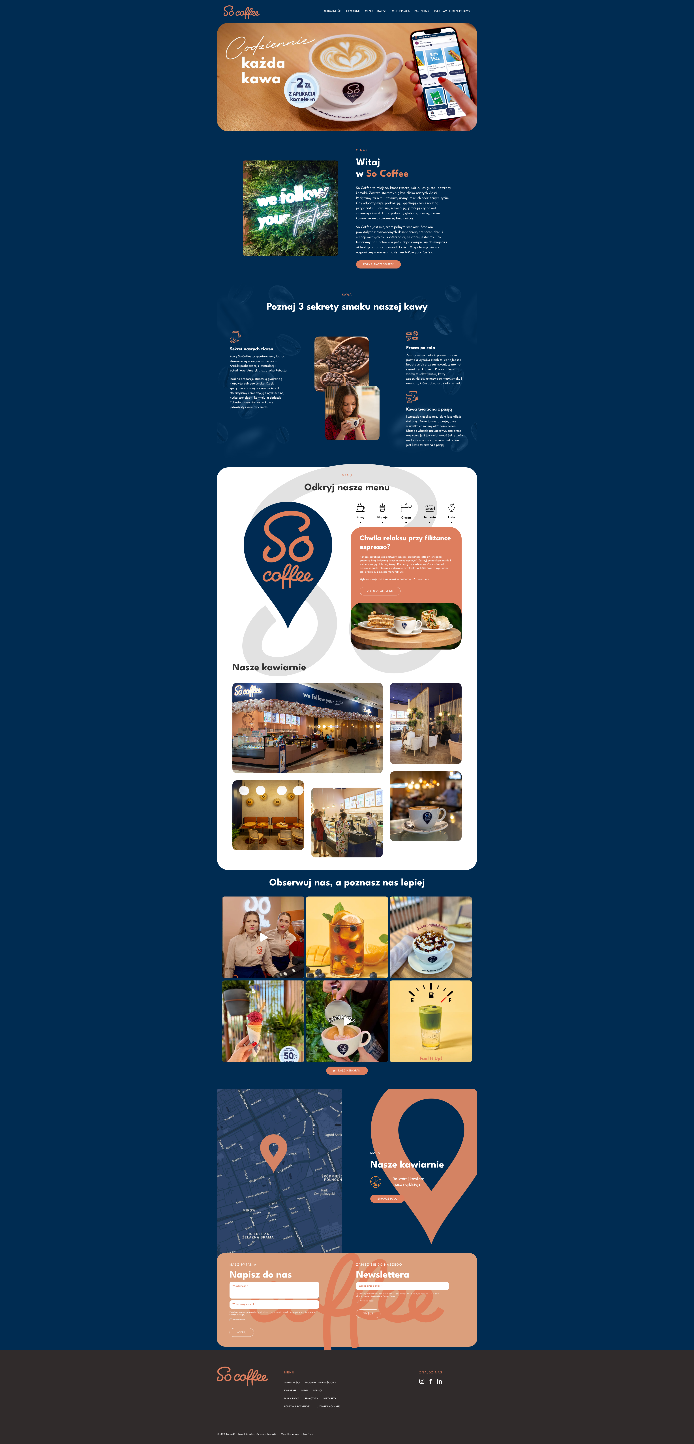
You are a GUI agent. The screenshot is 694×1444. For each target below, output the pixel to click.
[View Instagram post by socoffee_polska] (300, 973)
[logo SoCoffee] (242, 7)
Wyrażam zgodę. (367, 1301)
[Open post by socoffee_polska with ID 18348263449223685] (263, 937)
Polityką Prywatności (422, 1294)
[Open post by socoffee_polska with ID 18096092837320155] (431, 937)
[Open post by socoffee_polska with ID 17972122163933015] (347, 937)
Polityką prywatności (271, 1312)
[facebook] (430, 1381)
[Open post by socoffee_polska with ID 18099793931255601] (347, 1021)
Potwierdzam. (239, 1320)
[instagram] (421, 1381)
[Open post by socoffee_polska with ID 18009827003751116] (431, 1021)
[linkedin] (439, 1381)
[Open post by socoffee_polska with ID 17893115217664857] (263, 1021)
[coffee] (242, 1368)
